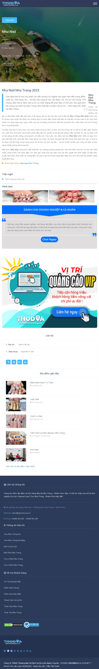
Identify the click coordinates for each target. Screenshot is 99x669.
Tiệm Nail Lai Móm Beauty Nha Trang (47, 433)
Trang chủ (6, 55)
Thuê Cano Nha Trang (13, 606)
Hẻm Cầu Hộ (9, 48)
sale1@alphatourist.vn (21, 513)
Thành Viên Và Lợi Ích (13, 600)
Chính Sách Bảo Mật (12, 594)
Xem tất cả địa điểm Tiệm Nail (20, 466)
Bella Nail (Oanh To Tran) (41, 382)
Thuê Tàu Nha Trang (12, 612)
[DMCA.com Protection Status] (13, 624)
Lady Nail (34, 399)
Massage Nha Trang (29, 163)
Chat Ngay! (49, 239)
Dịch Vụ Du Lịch (10, 546)
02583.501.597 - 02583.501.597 (25, 519)
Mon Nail (34, 449)
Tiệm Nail (9, 20)
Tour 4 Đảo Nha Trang (13, 565)
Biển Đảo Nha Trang (12, 552)
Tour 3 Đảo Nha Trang (13, 559)
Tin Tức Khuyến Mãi (12, 581)
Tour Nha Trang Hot (12, 534)
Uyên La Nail (36, 416)
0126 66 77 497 (10, 43)
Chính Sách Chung (11, 588)
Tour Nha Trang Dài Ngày (14, 540)
